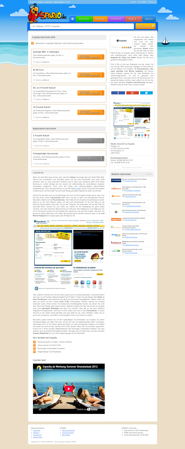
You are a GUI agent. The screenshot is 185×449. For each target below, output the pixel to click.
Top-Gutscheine (68, 433)
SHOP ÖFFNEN (85, 140)
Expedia (78, 188)
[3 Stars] (127, 47)
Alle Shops (66, 435)
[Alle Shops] (133, 18)
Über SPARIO (142, 2)
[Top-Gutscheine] (100, 18)
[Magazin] (150, 18)
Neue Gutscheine (68, 430)
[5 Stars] (131, 47)
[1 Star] (123, 47)
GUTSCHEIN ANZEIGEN (89, 56)
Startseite (133, 2)
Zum (134, 180)
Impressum (152, 2)
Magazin (36, 433)
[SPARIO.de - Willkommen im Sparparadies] (46, 24)
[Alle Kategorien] (116, 18)
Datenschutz (37, 437)
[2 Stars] (125, 47)
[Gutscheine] (84, 18)
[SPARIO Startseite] (72, 18)
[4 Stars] (129, 47)
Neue (149, 174)
